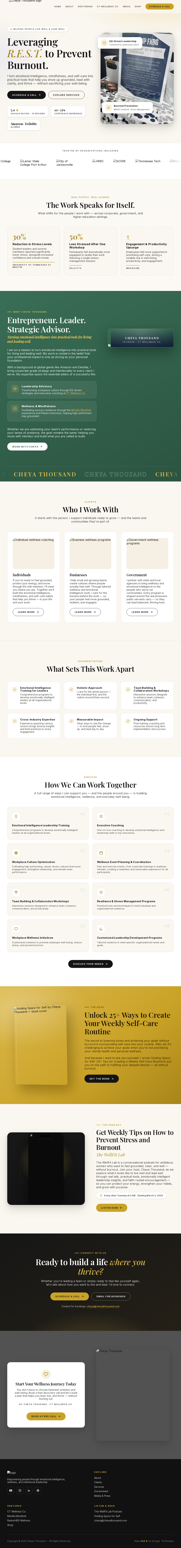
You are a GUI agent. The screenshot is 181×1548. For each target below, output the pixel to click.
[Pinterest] (38, 1490)
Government (101, 1491)
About (69, 6)
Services (99, 1486)
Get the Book (99, 1078)
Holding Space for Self (107, 1516)
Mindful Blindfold (81, 410)
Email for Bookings (111, 1296)
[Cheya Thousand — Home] (47, 1472)
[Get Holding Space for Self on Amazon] (41, 1045)
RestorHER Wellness (18, 1520)
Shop (138, 6)
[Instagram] (19, 1490)
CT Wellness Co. (108, 6)
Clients (98, 1482)
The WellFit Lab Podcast (108, 1511)
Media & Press (102, 1495)
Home (57, 6)
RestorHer (85, 6)
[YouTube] (10, 1490)
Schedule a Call (159, 6)
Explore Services (66, 95)
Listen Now (109, 1207)
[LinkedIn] (28, 1490)
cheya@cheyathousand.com (103, 1306)
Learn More (26, 612)
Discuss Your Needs (88, 963)
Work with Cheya (25, 446)
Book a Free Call (43, 1416)
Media (126, 6)
